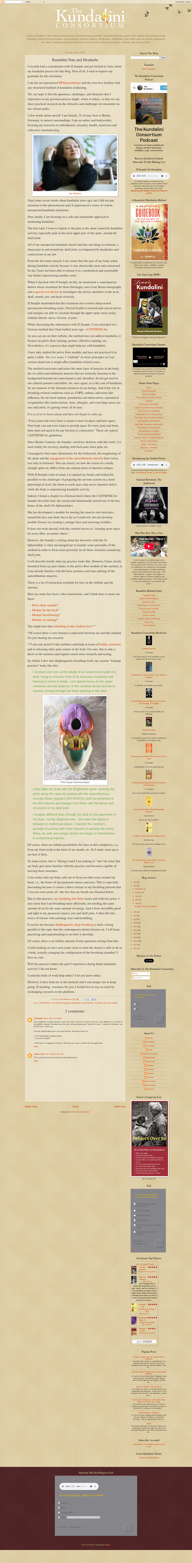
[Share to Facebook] (93, 999)
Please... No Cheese (149, 444)
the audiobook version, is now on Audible (151, 473)
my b (57, 898)
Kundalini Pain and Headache (146, 906)
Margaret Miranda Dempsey (148, 1271)
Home (75, 1106)
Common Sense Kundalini (149, 609)
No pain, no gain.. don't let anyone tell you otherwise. (149, 1358)
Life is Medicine (149, 625)
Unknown (150, 1065)
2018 (135, 923)
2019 (135, 919)
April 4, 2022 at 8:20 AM (52, 1018)
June (137, 896)
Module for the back (45, 610)
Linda (150, 1050)
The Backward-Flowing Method (149, 434)
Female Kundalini (148, 612)
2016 (135, 930)
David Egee (148, 1281)
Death (149, 1424)
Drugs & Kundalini (149, 394)
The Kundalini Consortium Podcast (149, 398)
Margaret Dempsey (150, 1054)
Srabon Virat (39, 1054)
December (139, 889)
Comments (138, 978)
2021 (135, 912)
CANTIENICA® (45, 1003)
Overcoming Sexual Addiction (149, 411)
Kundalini (98, 1003)
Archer (150, 1038)
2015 (135, 934)
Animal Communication (149, 441)
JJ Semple (38, 1018)
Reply (36, 1046)
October (138, 892)
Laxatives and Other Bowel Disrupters (149, 408)
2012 (135, 945)
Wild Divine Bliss (148, 602)
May (137, 900)
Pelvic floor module (44, 605)
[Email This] (85, 999)
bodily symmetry (110, 644)
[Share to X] (90, 999)
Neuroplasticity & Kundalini (149, 431)
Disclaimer (149, 451)
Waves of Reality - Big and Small (148, 1387)
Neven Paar (148, 622)
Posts (136, 974)
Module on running (44, 620)
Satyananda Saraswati (148, 1333)
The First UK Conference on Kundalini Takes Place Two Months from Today (149, 1401)
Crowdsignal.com (139, 1019)
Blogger (107, 1545)
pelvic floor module (110, 1003)
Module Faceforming (45, 615)
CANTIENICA (96, 329)
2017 (135, 927)
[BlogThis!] (88, 999)
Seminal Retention (149, 391)
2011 (135, 948)
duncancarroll (150, 1085)
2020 (135, 916)
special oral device (47, 292)
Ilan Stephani (150, 1042)
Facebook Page (149, 595)
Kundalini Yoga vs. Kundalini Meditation (149, 438)
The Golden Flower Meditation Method (149, 418)
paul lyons (150, 1089)
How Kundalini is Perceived (149, 1413)
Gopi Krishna (145, 1313)
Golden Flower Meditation (149, 599)
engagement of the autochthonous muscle (76, 458)
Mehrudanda (150, 1058)
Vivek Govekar (150, 1081)
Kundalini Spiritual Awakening (149, 619)
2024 (135, 882)
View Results (137, 1016)
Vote (159, 1019)
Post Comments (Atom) (80, 1112)
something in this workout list (72, 626)
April (137, 903)
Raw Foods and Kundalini (149, 404)
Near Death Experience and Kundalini (149, 424)
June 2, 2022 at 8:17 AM (54, 1054)
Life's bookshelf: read (144, 1264)
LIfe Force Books (148, 615)
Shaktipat (149, 401)
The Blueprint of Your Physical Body (149, 414)
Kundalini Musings (149, 649)
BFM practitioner (70, 83)
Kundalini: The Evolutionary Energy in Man (149, 836)
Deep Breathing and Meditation (149, 421)
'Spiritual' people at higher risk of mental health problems (149, 1373)
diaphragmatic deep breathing (74, 924)
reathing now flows (72, 898)
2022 (135, 886)
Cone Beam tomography (61, 1003)
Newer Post (31, 1106)
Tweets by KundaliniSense (149, 1458)
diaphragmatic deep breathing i (82, 1003)
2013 (135, 941)
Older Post (119, 1106)
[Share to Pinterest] (95, 999)
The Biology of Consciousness (149, 428)
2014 (135, 937)
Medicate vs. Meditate (149, 448)
